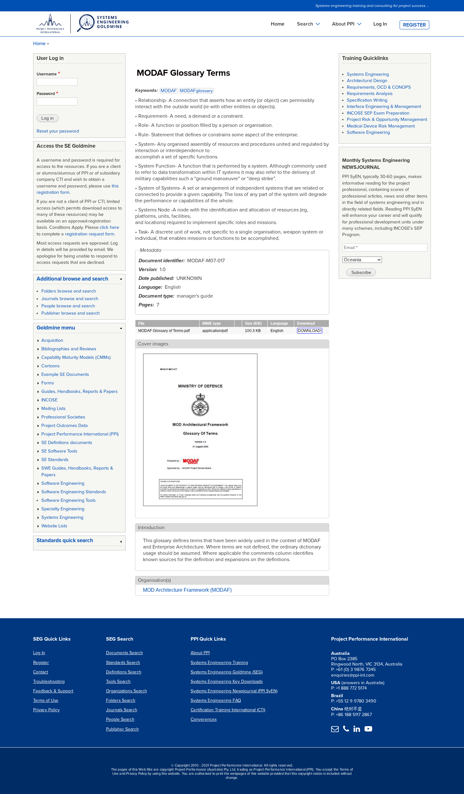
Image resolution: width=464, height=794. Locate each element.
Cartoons (50, 366)
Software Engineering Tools (68, 500)
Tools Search (118, 681)
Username (47, 74)
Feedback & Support (53, 691)
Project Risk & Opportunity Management (387, 119)
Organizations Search (126, 691)
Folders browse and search (68, 291)
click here (109, 227)
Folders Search (120, 700)
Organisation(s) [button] (154, 580)
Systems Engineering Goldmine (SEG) (227, 672)
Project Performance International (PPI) (80, 434)
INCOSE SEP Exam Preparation (378, 113)
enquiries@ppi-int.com (352, 675)
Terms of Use (45, 700)
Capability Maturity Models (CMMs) (76, 357)
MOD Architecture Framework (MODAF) (187, 590)
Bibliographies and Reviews (68, 349)
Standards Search (123, 662)
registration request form (89, 234)
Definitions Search (123, 672)
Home (277, 24)
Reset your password (58, 131)
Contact (40, 672)
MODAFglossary (196, 90)
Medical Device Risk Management (381, 126)
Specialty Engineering (62, 509)
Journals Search (121, 710)
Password (46, 93)
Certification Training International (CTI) (228, 710)
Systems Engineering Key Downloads (227, 681)
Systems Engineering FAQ (216, 700)
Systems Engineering (62, 517)
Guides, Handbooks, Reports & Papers (79, 391)
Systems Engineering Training (219, 662)
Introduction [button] (151, 527)
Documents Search (124, 652)
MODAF (169, 90)
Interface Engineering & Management (384, 106)
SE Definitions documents (66, 442)
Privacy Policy (46, 710)
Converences (204, 719)
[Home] (82, 24)
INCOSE (49, 400)
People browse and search (68, 306)
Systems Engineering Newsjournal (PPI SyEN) (234, 691)
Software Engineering (62, 483)
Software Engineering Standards (73, 492)
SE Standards (54, 459)
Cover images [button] (153, 344)
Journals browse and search (69, 298)
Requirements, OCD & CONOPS (379, 87)
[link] (79, 280)
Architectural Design (367, 80)
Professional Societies (63, 417)
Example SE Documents (65, 374)
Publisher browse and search (70, 313)
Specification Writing (367, 100)
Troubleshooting (49, 681)
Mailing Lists (53, 408)
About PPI (200, 652)
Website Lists (54, 526)
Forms (47, 383)
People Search (120, 719)
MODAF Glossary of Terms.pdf (164, 331)
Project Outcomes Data (64, 425)
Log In (380, 24)
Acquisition (52, 340)
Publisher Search (122, 729)
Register (414, 25)
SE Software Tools (59, 451)
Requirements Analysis (370, 93)
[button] (200, 510)
